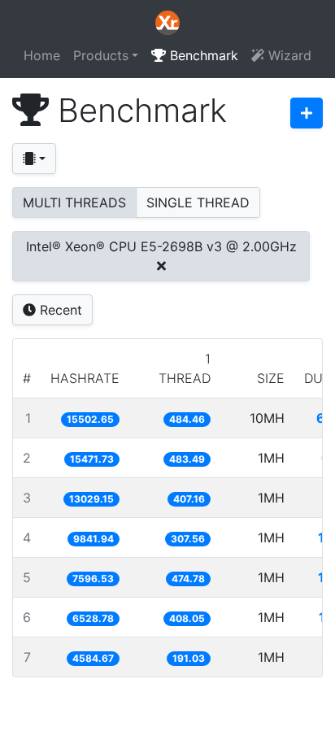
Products (100, 55)
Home (42, 55)
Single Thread (198, 202)
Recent (59, 310)
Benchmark (202, 55)
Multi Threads (74, 202)
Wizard (287, 55)
